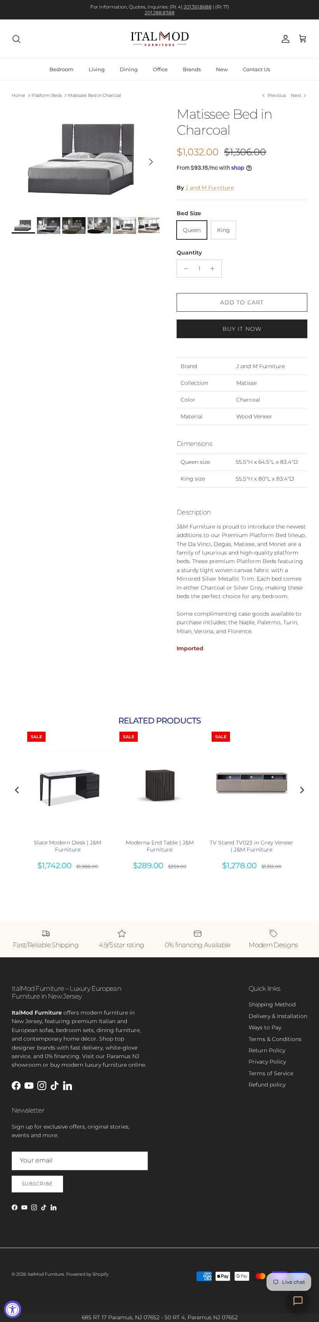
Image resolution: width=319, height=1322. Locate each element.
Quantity (189, 252)
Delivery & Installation (278, 1016)
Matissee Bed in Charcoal (94, 95)
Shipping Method (272, 1004)
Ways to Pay (265, 1027)
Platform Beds (47, 95)
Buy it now (242, 328)
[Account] (284, 39)
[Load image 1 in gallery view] (86, 157)
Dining (129, 69)
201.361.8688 (198, 7)
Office (160, 69)
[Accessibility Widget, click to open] (12, 1309)
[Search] (16, 39)
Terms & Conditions (275, 1039)
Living (97, 69)
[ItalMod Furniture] (160, 39)
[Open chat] (298, 1301)
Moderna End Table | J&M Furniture (160, 846)
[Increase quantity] (214, 268)
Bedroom (61, 69)
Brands (192, 69)
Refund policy (267, 1084)
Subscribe (37, 1184)
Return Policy (267, 1050)
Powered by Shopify (87, 1274)
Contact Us (256, 69)
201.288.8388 (160, 13)
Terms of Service (271, 1073)
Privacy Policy (267, 1061)
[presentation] (17, 790)
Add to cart (242, 302)
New (222, 69)
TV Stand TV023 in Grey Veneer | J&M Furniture (251, 846)
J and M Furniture (210, 187)
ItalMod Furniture (46, 1274)
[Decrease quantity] (184, 268)
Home (18, 95)
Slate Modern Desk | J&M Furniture (67, 846)
